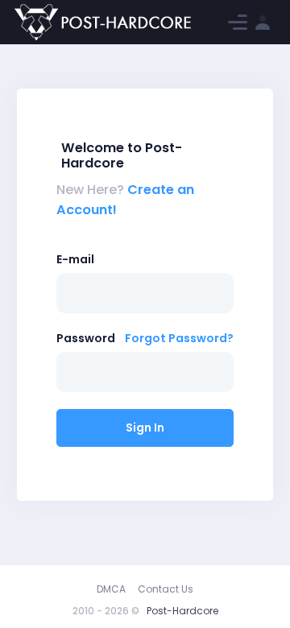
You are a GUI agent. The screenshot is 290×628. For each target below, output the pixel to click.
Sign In (145, 427)
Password (85, 338)
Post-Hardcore (182, 611)
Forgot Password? (179, 338)
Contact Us (165, 589)
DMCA (111, 589)
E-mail (75, 259)
